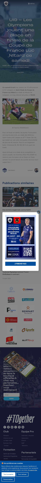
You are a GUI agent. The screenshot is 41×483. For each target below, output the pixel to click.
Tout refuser (22, 474)
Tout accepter (8, 474)
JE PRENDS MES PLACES (20, 264)
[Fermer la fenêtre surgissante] (38, 212)
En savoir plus (32, 470)
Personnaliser (8, 479)
